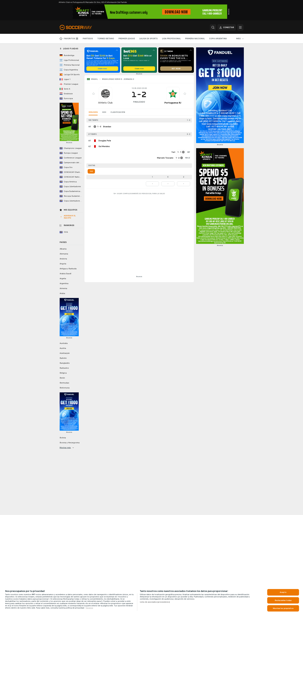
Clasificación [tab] (118, 112)
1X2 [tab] (91, 171)
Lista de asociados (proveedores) (155, 602)
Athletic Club (105, 102)
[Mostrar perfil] (105, 93)
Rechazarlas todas (283, 600)
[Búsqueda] (213, 27)
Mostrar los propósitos (283, 608)
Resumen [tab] (93, 112)
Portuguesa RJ (172, 102)
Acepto (283, 592)
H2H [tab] (104, 112)
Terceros (89, 608)
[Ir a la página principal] (81, 27)
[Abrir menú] (240, 27)
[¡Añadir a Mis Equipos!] (93, 93)
